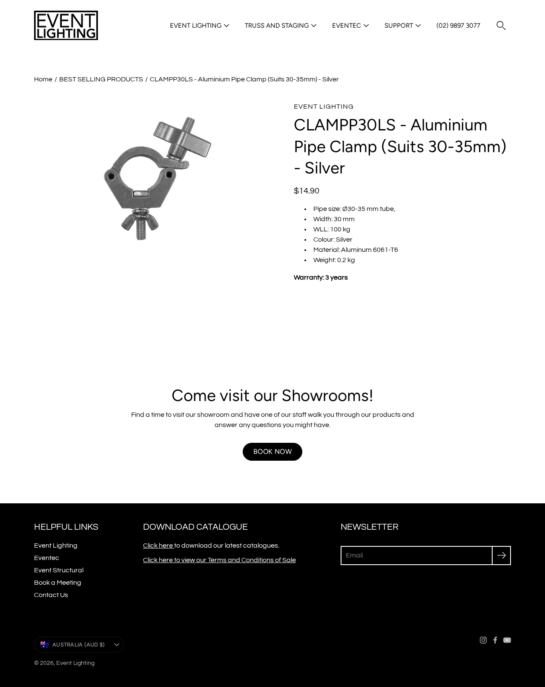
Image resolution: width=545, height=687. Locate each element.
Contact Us (51, 595)
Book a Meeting (57, 582)
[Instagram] (483, 640)
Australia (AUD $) (78, 644)
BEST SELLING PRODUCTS (101, 79)
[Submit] (501, 555)
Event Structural (58, 570)
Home (43, 79)
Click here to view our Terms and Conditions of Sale (219, 560)
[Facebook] (495, 640)
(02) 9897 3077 (458, 25)
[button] (501, 25)
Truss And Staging (277, 25)
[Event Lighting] (66, 25)
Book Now (272, 451)
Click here (158, 545)
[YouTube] (507, 640)
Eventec (346, 25)
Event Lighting (195, 25)
